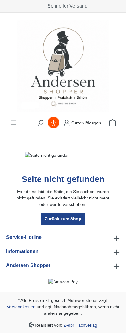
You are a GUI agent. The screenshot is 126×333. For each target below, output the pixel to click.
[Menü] (13, 123)
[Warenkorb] (112, 123)
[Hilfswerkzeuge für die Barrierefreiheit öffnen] (53, 123)
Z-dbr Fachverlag (80, 324)
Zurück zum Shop (63, 218)
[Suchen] (40, 123)
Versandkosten (21, 306)
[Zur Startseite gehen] (63, 66)
